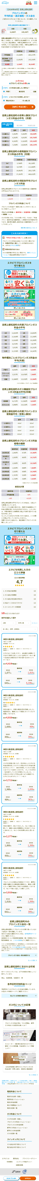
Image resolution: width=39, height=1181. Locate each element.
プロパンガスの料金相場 (15, 1125)
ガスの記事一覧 (12, 1133)
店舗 (34, 91)
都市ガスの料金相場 (13, 1130)
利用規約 (10, 1162)
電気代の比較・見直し (14, 1096)
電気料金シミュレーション (16, 1099)
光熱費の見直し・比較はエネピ (9, 1080)
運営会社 (16, 1158)
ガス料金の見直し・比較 (25, 1080)
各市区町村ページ (30, 934)
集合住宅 (22, 91)
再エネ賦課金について (14, 1105)
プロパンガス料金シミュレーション (18, 1122)
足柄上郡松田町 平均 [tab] (7, 124)
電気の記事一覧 (12, 1108)
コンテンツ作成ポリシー (24, 1162)
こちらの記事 (17, 940)
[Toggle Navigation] (35, 2)
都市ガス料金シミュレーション (17, 1128)
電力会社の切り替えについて (16, 1147)
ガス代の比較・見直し (14, 1119)
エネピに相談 (14, 245)
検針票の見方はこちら (28, 228)
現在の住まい (10, 100)
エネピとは (5, 1158)
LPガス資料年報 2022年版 (18, 947)
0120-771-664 (11, 1178)
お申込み (28, 1178)
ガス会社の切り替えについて (16, 1144)
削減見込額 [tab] (31, 125)
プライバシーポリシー (29, 1158)
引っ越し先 (26, 100)
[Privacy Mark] (24, 1171)
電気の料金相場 (12, 1102)
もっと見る (31, 960)
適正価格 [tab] (19, 125)
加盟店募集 (19, 1165)
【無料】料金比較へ (19, 107)
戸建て (8, 91)
